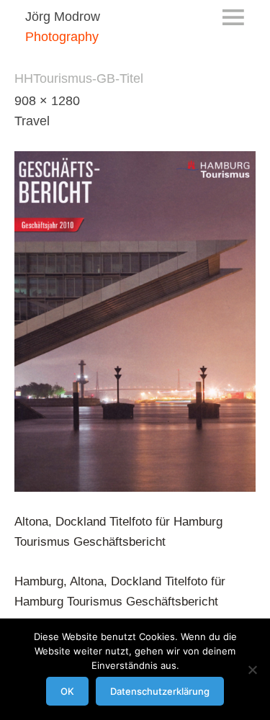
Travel (32, 121)
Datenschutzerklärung (160, 691)
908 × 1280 (47, 101)
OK (67, 691)
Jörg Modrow (62, 16)
